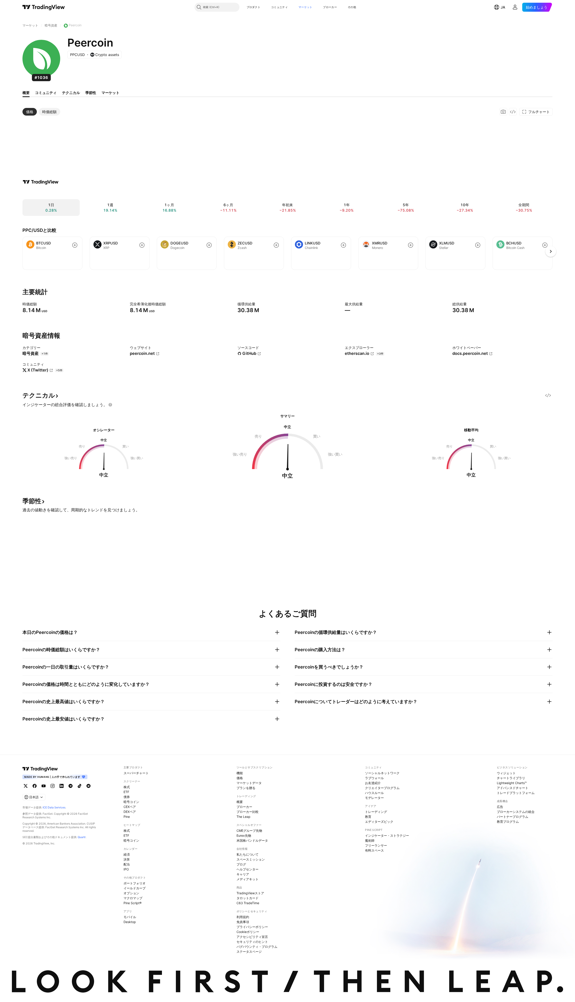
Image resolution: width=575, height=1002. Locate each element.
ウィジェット (506, 773)
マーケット (305, 7)
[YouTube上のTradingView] (43, 786)
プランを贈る (246, 788)
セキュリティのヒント (252, 942)
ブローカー (330, 7)
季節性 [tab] (90, 92)
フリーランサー (376, 845)
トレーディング (376, 812)
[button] (264, 7)
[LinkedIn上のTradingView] (61, 786)
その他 (352, 7)
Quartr (82, 837)
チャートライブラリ (511, 778)
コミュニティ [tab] (46, 92)
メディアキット (248, 879)
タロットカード (248, 898)
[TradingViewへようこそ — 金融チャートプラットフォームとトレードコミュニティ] (40, 182)
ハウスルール (374, 793)
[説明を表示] (40, 304)
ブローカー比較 (248, 812)
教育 (368, 817)
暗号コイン (131, 802)
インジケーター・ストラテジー (387, 835)
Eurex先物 (244, 835)
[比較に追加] (75, 245)
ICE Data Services (54, 807)
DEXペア (130, 812)
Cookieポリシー (248, 932)
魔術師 (369, 840)
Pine (127, 817)
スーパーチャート (136, 773)
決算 (127, 859)
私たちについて (248, 854)
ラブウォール (374, 778)
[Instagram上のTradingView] (52, 786)
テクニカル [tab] (71, 92)
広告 (500, 807)
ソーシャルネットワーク (382, 773)
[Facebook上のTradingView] (34, 786)
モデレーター (374, 798)
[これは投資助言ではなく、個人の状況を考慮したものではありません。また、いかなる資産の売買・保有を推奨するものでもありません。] (110, 405)
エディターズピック (379, 821)
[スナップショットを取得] (503, 112)
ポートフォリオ (135, 883)
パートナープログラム (512, 817)
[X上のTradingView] (25, 786)
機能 (240, 773)
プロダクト (254, 7)
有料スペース (374, 850)
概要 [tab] (26, 92)
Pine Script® (133, 903)
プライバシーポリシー (252, 927)
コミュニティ (279, 7)
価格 (240, 778)
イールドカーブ (135, 888)
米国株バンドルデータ (252, 840)
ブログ (241, 864)
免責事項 (243, 922)
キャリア (243, 874)
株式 (127, 787)
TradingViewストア (250, 893)
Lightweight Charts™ (512, 783)
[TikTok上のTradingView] (79, 786)
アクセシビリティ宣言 (252, 937)
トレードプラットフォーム (516, 793)
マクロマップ (133, 898)
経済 (127, 854)
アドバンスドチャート (512, 788)
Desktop (130, 922)
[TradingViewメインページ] (40, 769)
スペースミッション (251, 859)
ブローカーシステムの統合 (516, 812)
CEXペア (130, 807)
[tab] (29, 112)
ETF (126, 792)
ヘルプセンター (248, 869)
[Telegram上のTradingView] (70, 786)
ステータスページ (249, 951)
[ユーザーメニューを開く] (515, 7)
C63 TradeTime (248, 903)
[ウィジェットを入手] (513, 112)
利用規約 (243, 917)
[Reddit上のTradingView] (88, 786)
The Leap (243, 817)
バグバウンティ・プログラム (257, 946)
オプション (131, 893)
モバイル (130, 917)
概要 (240, 802)
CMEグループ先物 (249, 830)
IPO (126, 869)
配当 (127, 864)
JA (503, 7)
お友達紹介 (373, 783)
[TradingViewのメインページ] (43, 7)
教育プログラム (508, 821)
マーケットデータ (249, 783)
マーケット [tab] (110, 92)
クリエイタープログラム (382, 788)
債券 (127, 797)
